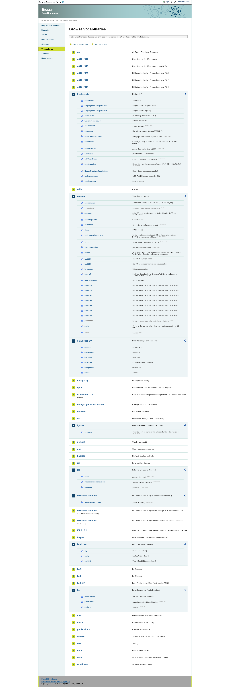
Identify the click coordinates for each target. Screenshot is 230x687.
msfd (79, 615)
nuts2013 (88, 301)
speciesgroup (90, 181)
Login (167, 2)
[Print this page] (171, 2)
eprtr (79, 387)
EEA (52, 2)
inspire (80, 537)
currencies (89, 225)
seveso (81, 636)
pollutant (88, 487)
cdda (79, 189)
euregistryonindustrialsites (90, 404)
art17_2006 (82, 73)
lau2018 (81, 583)
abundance (89, 101)
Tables (44, 35)
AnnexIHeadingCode (93, 502)
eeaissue (88, 363)
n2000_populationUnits (94, 136)
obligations (89, 368)
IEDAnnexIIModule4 (87, 520)
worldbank (82, 664)
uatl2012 (88, 561)
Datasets (45, 30)
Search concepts (101, 44)
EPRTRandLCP (85, 395)
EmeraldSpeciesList (93, 121)
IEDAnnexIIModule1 (87, 496)
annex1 (87, 477)
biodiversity (83, 94)
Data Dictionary (61, 20)
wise (79, 657)
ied (78, 470)
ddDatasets (89, 352)
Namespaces (46, 58)
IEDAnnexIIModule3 (87, 511)
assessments (90, 203)
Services (45, 53)
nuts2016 (88, 306)
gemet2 (81, 442)
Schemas (45, 44)
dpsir (87, 230)
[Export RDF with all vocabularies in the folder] (185, 94)
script (87, 326)
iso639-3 (88, 259)
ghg (79, 449)
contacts (88, 347)
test (79, 643)
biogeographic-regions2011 (96, 111)
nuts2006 (88, 290)
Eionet (52, 20)
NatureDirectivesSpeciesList (96, 171)
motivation (89, 131)
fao (78, 418)
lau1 (79, 569)
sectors (88, 607)
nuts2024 (88, 316)
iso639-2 (88, 253)
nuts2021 (88, 311)
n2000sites (89, 154)
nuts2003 (88, 286)
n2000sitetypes (91, 159)
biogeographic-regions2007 (96, 106)
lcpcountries (90, 597)
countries (88, 213)
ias (78, 463)
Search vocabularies (80, 44)
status (87, 373)
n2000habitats (90, 149)
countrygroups (91, 220)
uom (79, 650)
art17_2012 (82, 80)
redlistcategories (91, 176)
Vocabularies (47, 49)
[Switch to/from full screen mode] (175, 2)
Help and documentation (51, 25)
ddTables (88, 357)
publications (83, 629)
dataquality (89, 116)
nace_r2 (88, 274)
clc (86, 551)
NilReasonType (91, 280)
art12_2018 (82, 66)
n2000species (90, 164)
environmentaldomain (94, 235)
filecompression (91, 247)
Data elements (47, 39)
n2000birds (89, 142)
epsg (87, 242)
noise (80, 622)
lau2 (79, 576)
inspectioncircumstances (95, 482)
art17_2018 (82, 87)
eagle (87, 556)
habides (81, 456)
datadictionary (84, 341)
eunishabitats (90, 126)
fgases (80, 425)
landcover (82, 544)
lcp (78, 590)
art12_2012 (82, 59)
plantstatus (89, 602)
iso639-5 (88, 264)
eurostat (81, 411)
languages (89, 269)
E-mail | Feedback (49, 679)
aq (78, 52)
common (81, 196)
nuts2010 (88, 296)
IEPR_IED (82, 530)
